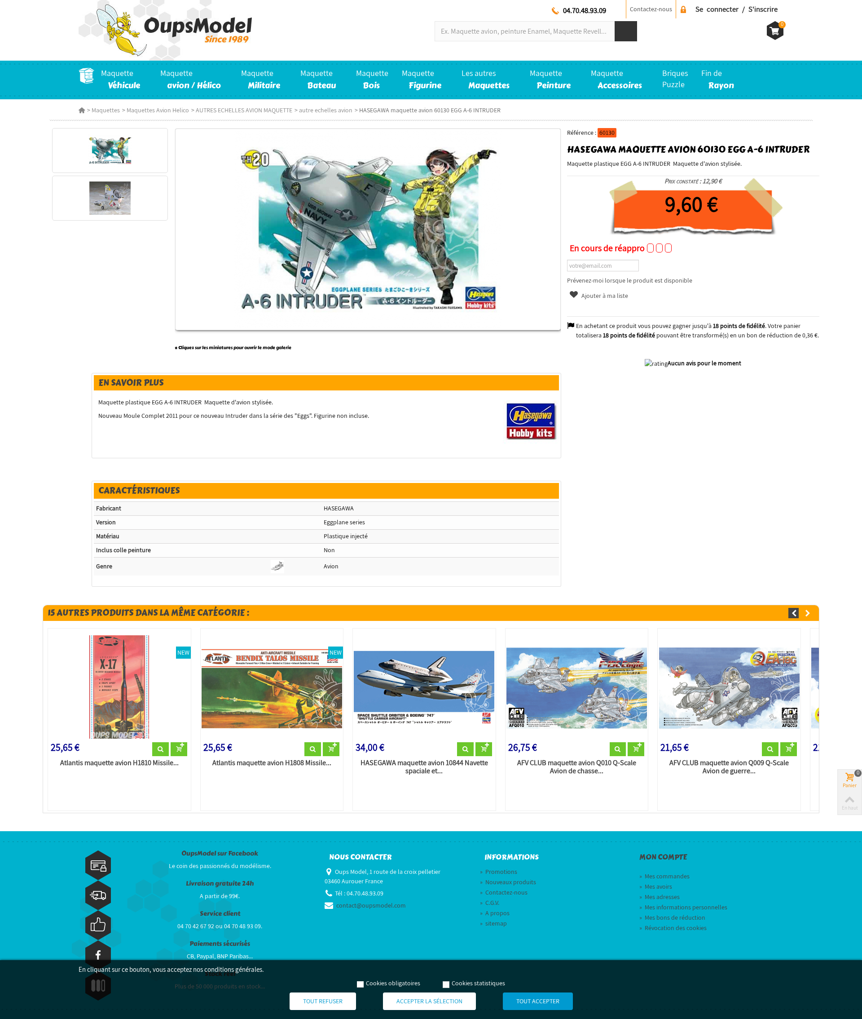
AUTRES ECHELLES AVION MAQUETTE (244, 110)
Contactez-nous (651, 9)
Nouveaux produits (508, 882)
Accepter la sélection (429, 1001)
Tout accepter (537, 1001)
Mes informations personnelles (683, 907)
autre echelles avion (325, 110)
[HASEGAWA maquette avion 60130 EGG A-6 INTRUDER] (109, 150)
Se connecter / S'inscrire (736, 9)
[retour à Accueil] (82, 110)
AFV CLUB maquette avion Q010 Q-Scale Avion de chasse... (576, 767)
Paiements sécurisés (219, 943)
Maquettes (106, 110)
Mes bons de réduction (672, 917)
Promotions (498, 872)
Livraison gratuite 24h (220, 883)
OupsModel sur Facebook (219, 853)
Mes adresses (659, 897)
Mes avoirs (655, 886)
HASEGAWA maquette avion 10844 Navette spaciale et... (424, 767)
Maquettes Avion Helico (158, 110)
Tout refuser (323, 1001)
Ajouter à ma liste (604, 296)
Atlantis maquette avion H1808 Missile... (271, 763)
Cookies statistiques (478, 983)
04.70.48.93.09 (584, 10)
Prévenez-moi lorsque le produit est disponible (629, 280)
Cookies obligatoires (393, 983)
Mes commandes (664, 876)
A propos (495, 913)
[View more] (160, 749)
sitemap (493, 923)
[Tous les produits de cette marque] (531, 420)
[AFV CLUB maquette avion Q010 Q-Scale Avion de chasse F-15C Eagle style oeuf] (577, 687)
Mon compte (663, 857)
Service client (220, 913)
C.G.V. (489, 903)
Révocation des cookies (673, 928)
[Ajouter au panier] (179, 749)
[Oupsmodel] (165, 30)
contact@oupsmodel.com (371, 905)
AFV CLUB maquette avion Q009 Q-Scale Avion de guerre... (729, 767)
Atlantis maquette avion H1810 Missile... (119, 763)
